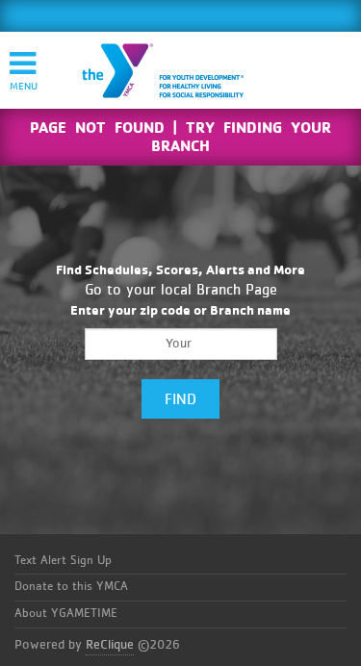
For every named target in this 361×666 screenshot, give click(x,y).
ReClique (110, 645)
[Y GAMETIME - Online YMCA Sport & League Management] (179, 70)
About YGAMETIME (65, 613)
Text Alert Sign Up (63, 560)
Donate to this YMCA (71, 586)
